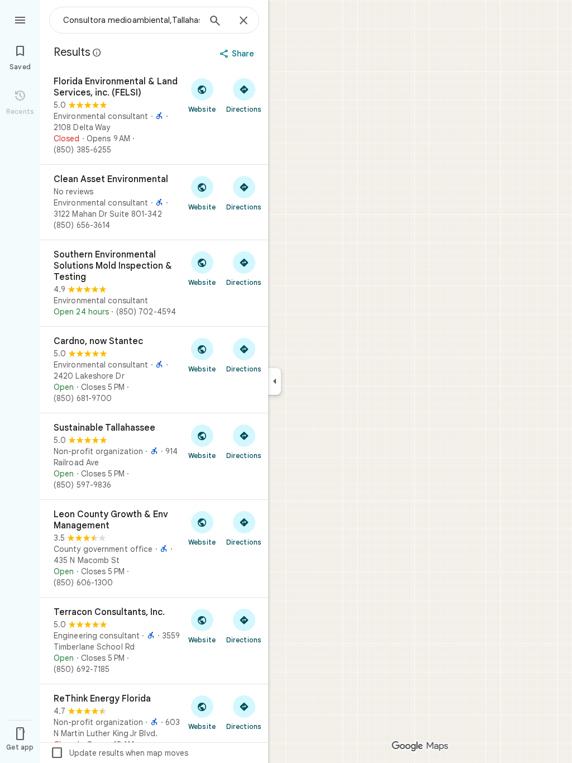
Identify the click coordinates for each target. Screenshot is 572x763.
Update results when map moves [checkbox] (119, 753)
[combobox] (131, 20)
